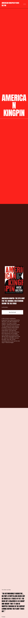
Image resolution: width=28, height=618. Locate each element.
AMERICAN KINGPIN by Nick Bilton (10, 4)
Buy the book (12, 312)
